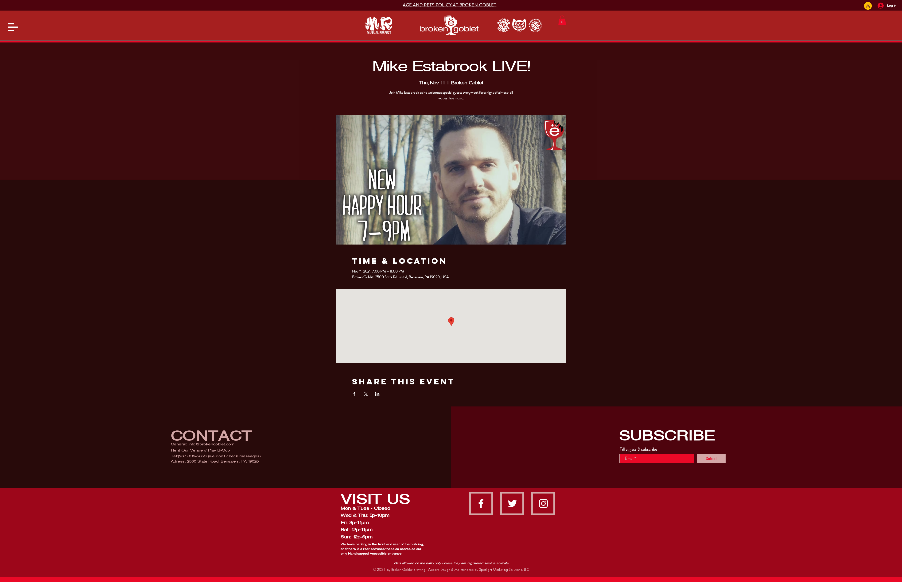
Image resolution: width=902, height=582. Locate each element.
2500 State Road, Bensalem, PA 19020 (223, 461)
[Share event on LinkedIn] (377, 394)
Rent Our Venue (187, 450)
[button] (13, 27)
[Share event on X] (366, 394)
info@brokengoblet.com (211, 444)
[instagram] (543, 503)
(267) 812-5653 (192, 456)
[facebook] (481, 503)
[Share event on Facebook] (354, 394)
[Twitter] (512, 503)
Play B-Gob (219, 450)
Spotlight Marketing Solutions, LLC (504, 569)
